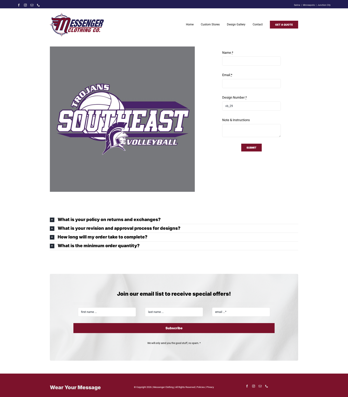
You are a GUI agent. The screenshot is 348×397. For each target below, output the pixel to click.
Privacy (210, 387)
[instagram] (25, 5)
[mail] (31, 5)
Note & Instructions (236, 120)
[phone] (38, 5)
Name (227, 52)
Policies (201, 387)
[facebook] (18, 5)
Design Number (234, 97)
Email (227, 75)
